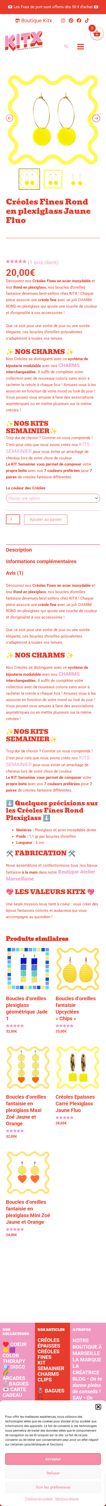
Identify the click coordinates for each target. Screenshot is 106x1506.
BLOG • (87, 1385)
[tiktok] (87, 20)
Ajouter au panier (46, 519)
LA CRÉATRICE (86, 1369)
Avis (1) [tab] (14, 573)
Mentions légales (67, 1499)
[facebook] (79, 20)
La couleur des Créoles (26, 488)
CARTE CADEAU (14, 1392)
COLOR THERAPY (14, 1355)
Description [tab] (19, 550)
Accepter (53, 1459)
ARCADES (14, 1375)
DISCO (14, 1367)
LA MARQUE (87, 1360)
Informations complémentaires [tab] (41, 561)
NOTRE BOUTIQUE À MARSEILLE (87, 1346)
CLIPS (45, 1380)
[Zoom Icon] (53, 119)
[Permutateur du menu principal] (80, 46)
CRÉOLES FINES (48, 1354)
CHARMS (69, 365)
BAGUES (16, 1384)
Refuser (53, 1473)
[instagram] (63, 20)
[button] (98, 1406)
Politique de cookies (39, 1499)
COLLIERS (49, 1402)
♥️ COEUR (15, 1344)
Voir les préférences (53, 1487)
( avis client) (43, 262)
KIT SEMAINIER (51, 1365)
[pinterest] (71, 20)
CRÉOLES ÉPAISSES (49, 1343)
